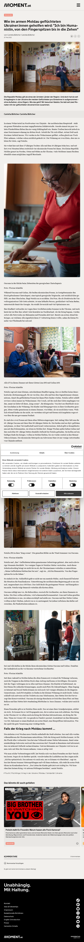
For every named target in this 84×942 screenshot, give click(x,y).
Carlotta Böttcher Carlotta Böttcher (19, 114)
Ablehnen (15, 493)
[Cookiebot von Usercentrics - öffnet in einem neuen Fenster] (73, 446)
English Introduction (12, 920)
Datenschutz (9, 916)
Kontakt (7, 903)
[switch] (32, 485)
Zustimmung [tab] (14, 453)
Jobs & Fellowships (11, 907)
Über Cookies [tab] (69, 453)
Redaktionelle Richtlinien (13, 913)
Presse (6, 923)
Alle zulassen (68, 493)
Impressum (8, 910)
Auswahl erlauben (42, 493)
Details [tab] (42, 453)
